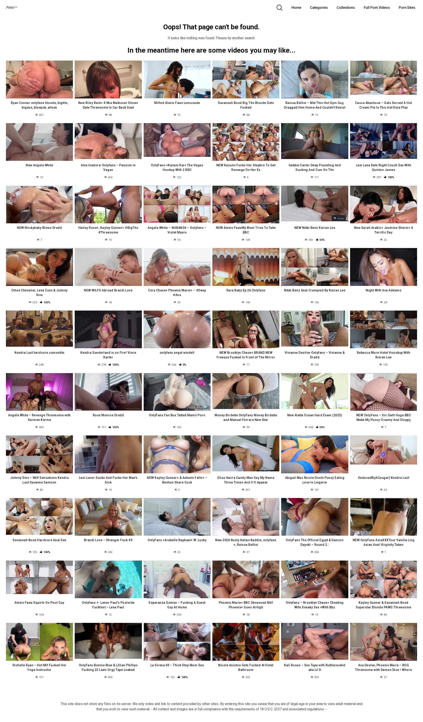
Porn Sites (407, 8)
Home (296, 8)
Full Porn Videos (377, 8)
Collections (346, 8)
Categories (319, 8)
